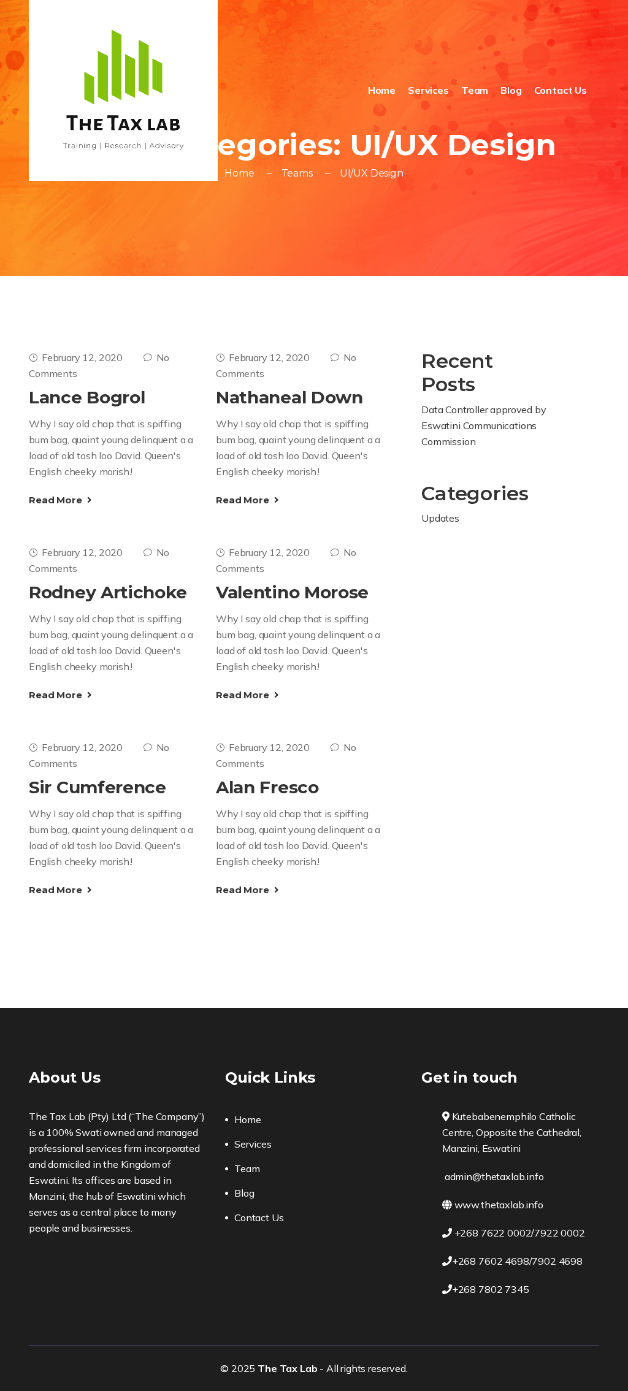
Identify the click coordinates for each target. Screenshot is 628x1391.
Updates (440, 518)
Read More (56, 500)
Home (382, 90)
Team (474, 90)
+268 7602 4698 (490, 1261)
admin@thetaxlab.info (493, 1176)
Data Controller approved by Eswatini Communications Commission (483, 425)
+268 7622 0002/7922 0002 (518, 1233)
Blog (510, 90)
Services (428, 90)
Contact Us (560, 90)
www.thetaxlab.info (497, 1205)
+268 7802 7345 (490, 1289)
